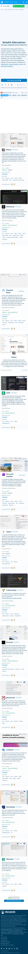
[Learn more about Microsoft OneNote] (3, 474)
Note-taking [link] (5, 95)
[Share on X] (5, 85)
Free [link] (19, 95)
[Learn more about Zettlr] (3, 393)
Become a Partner (5, 943)
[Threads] (12, 948)
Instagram (3, 932)
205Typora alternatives (6, 548)
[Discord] (1, 948)
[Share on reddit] (8, 85)
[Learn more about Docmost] (3, 642)
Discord (17, 929)
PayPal (21, 933)
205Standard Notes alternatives (8, 307)
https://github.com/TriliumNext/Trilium (12, 598)
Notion (9, 51)
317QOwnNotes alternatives (7, 817)
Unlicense (15, 768)
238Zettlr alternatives (6, 408)
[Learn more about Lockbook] (3, 750)
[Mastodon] (6, 948)
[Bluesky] (9, 948)
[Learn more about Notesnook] (3, 207)
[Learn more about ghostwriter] (3, 697)
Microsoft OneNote (7, 66)
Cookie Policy (4, 940)
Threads (20, 930)
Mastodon (11, 930)
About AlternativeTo (5, 941)
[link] (14, 901)
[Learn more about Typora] (3, 532)
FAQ (2, 935)
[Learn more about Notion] (3, 150)
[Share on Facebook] (2, 85)
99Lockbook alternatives (7, 763)
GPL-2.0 (12, 822)
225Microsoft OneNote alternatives (9, 488)
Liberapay (16, 933)
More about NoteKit (13, 80)
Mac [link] (10, 95)
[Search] (24, 2)
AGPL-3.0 (15, 312)
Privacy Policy (4, 938)
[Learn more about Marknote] (3, 859)
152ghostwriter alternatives (7, 708)
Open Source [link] (24, 95)
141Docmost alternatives (7, 656)
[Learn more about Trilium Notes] (3, 590)
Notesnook (4, 64)
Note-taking (4, 174)
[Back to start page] (2, 2)
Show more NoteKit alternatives (14, 900)
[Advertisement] (14, 25)
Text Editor (4, 557)
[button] (15, 150)
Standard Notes (13, 64)
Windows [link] (14, 95)
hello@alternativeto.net (6, 929)
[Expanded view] (22, 92)
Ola (10, 919)
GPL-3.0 (14, 225)
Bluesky (16, 930)
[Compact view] (23, 92)
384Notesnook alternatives (7, 220)
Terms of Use (4, 937)
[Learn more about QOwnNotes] (3, 807)
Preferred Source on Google (7, 945)
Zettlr (21, 64)
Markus (15, 919)
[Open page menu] (26, 2)
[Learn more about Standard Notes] (3, 290)
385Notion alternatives (6, 165)
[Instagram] (14, 948)
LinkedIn (9, 932)
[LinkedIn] (17, 948)
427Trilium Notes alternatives (7, 600)
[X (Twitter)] (4, 948)
